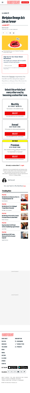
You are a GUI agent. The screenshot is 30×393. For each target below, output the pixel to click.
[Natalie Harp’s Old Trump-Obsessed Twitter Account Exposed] (24, 238)
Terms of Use (20, 67)
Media (3, 349)
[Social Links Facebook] (8, 372)
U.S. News (4, 358)
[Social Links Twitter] (12, 372)
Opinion (3, 361)
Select (15, 113)
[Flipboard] (24, 372)
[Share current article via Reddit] (13, 33)
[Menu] (3, 2)
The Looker (4, 347)
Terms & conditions (6, 380)
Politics (4, 341)
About (3, 377)
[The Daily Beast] (13, 2)
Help (22, 377)
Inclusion (18, 378)
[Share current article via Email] (10, 33)
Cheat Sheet (5, 338)
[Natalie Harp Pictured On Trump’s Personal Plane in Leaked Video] (24, 219)
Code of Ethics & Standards (8, 378)
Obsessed (4, 344)
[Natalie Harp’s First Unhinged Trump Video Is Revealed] (24, 210)
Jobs (14, 377)
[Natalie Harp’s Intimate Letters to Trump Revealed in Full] (24, 201)
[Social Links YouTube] (18, 372)
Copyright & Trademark (18, 380)
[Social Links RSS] (21, 372)
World (3, 352)
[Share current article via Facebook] (3, 33)
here (24, 186)
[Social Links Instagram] (15, 372)
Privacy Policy (6, 68)
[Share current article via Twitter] (6, 33)
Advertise (18, 377)
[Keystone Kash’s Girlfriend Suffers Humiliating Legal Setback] (24, 229)
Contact (7, 377)
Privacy (26, 377)
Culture (4, 355)
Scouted (4, 363)
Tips (11, 377)
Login (22, 165)
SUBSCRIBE (25, 2)
